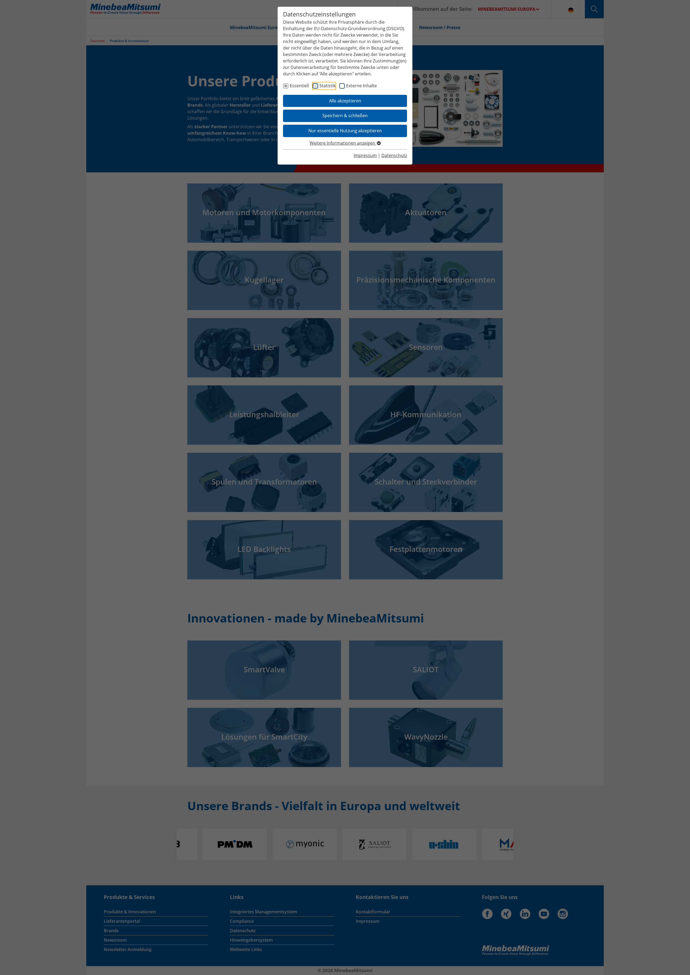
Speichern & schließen (345, 116)
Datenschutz (394, 155)
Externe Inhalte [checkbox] (361, 86)
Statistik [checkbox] (327, 86)
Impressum (365, 155)
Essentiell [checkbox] (299, 86)
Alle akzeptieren (345, 101)
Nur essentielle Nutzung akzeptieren (345, 131)
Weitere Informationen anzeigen (343, 143)
